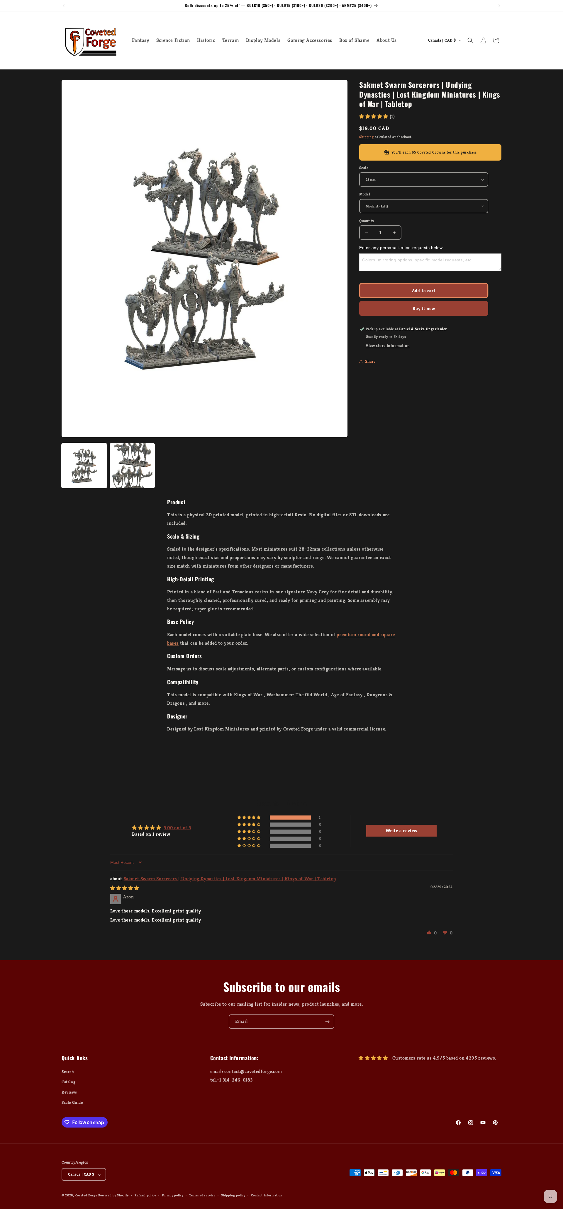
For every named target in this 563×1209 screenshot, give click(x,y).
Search (68, 1071)
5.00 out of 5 (177, 828)
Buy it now (424, 308)
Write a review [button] (402, 830)
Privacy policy (173, 1195)
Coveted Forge (86, 1195)
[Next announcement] (499, 5)
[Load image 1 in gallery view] (84, 465)
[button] (470, 40)
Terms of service (202, 1195)
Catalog (68, 1081)
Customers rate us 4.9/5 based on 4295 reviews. (444, 1058)
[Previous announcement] (63, 5)
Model (364, 194)
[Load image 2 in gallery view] (132, 465)
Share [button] (370, 361)
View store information (388, 345)
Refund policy (145, 1195)
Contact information (266, 1195)
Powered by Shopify (113, 1195)
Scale (363, 167)
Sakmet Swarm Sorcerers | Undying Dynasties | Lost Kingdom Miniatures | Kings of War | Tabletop (230, 879)
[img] (124, 888)
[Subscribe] (327, 1021)
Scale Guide (72, 1102)
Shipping (366, 136)
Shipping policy (233, 1195)
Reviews (69, 1092)
